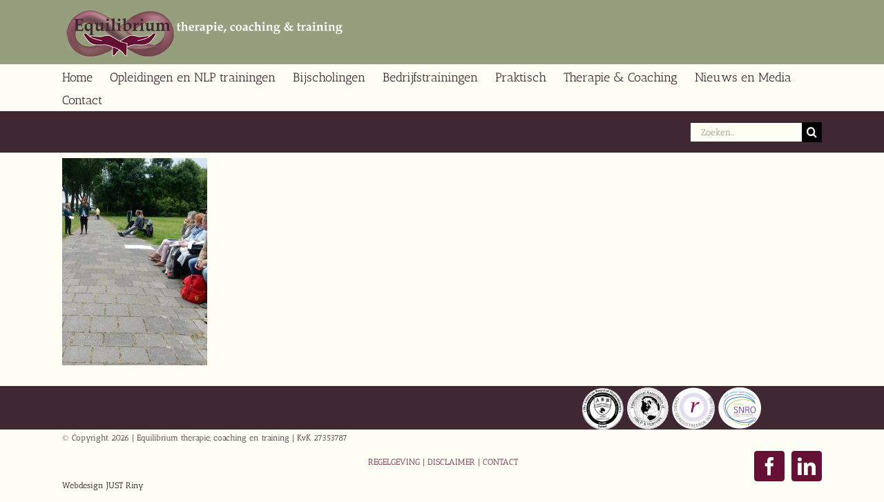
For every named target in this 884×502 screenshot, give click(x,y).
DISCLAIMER (451, 462)
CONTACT (500, 462)
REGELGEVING (394, 462)
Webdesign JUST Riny (103, 485)
